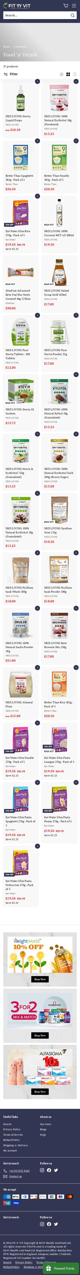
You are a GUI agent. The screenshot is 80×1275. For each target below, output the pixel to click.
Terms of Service (13, 1134)
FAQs (43, 1134)
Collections (20, 46)
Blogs (43, 1129)
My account (10, 1150)
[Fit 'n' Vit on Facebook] (49, 1170)
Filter (13, 74)
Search (7, 1124)
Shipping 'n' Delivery (15, 1145)
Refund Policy (11, 1140)
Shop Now (40, 979)
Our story (45, 1124)
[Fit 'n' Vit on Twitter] (56, 1170)
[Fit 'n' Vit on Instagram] (42, 1170)
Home (6, 46)
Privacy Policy (11, 1129)
